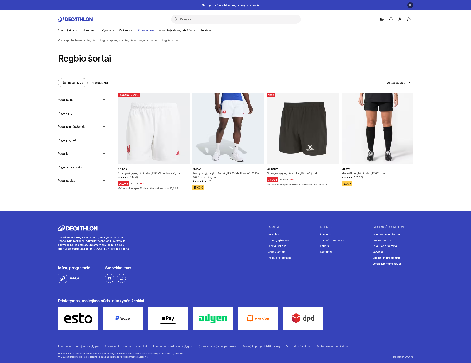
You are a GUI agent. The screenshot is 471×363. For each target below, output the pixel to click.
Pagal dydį (65, 113)
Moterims (88, 30)
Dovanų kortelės (383, 240)
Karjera (324, 245)
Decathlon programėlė (386, 257)
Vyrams (107, 30)
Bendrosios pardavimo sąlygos (172, 346)
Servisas (205, 30)
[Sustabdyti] (410, 5)
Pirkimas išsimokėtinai (387, 234)
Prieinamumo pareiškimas (332, 346)
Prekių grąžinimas (278, 240)
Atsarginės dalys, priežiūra (176, 30)
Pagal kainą (65, 99)
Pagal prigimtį (67, 140)
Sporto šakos (66, 30)
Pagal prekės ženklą (72, 126)
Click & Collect (276, 245)
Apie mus (326, 234)
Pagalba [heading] (273, 226)
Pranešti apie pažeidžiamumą (261, 346)
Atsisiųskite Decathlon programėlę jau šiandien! (232, 5)
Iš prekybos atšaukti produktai (217, 346)
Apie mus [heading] (326, 226)
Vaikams (124, 30)
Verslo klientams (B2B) (387, 263)
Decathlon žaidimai (298, 346)
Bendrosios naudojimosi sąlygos (78, 346)
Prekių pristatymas (279, 257)
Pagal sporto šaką (70, 167)
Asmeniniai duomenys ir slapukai (126, 346)
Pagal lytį (64, 153)
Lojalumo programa (385, 245)
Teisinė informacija (332, 240)
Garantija (273, 234)
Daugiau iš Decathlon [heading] (388, 226)
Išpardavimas (146, 30)
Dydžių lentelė (276, 251)
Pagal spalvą (66, 180)
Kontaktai (326, 251)
